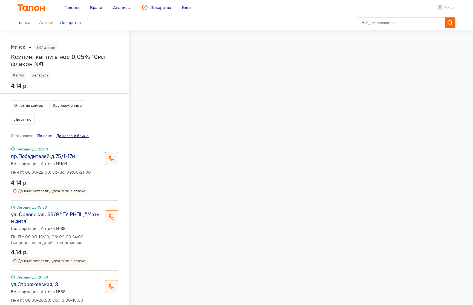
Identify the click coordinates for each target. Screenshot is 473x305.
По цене (44, 135)
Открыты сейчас (28, 105)
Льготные (22, 119)
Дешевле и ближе (72, 135)
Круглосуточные (67, 105)
